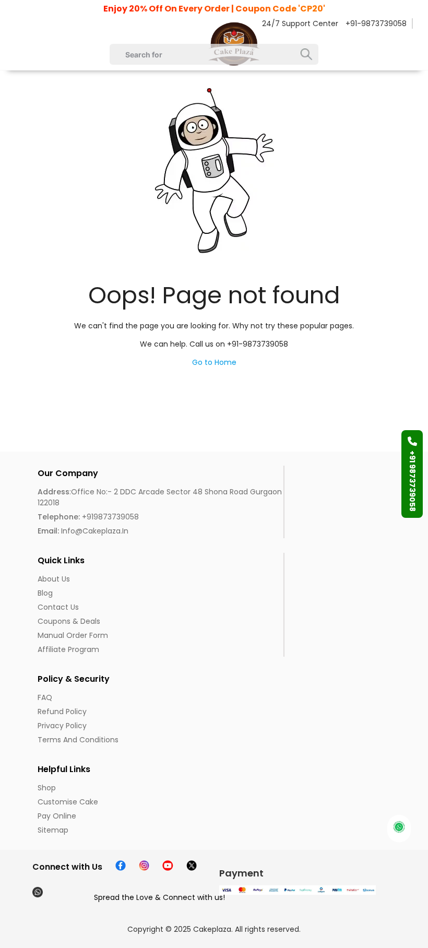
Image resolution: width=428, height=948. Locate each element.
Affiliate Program (68, 649)
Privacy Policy (62, 725)
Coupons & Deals (69, 621)
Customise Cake (68, 802)
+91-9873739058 (376, 23)
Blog (45, 593)
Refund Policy (62, 711)
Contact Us (58, 607)
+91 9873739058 (412, 481)
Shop (47, 788)
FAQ (45, 697)
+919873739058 (88, 517)
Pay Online (57, 816)
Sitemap (53, 830)
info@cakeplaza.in (83, 531)
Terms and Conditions (78, 739)
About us (54, 579)
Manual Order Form (73, 635)
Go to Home (214, 362)
